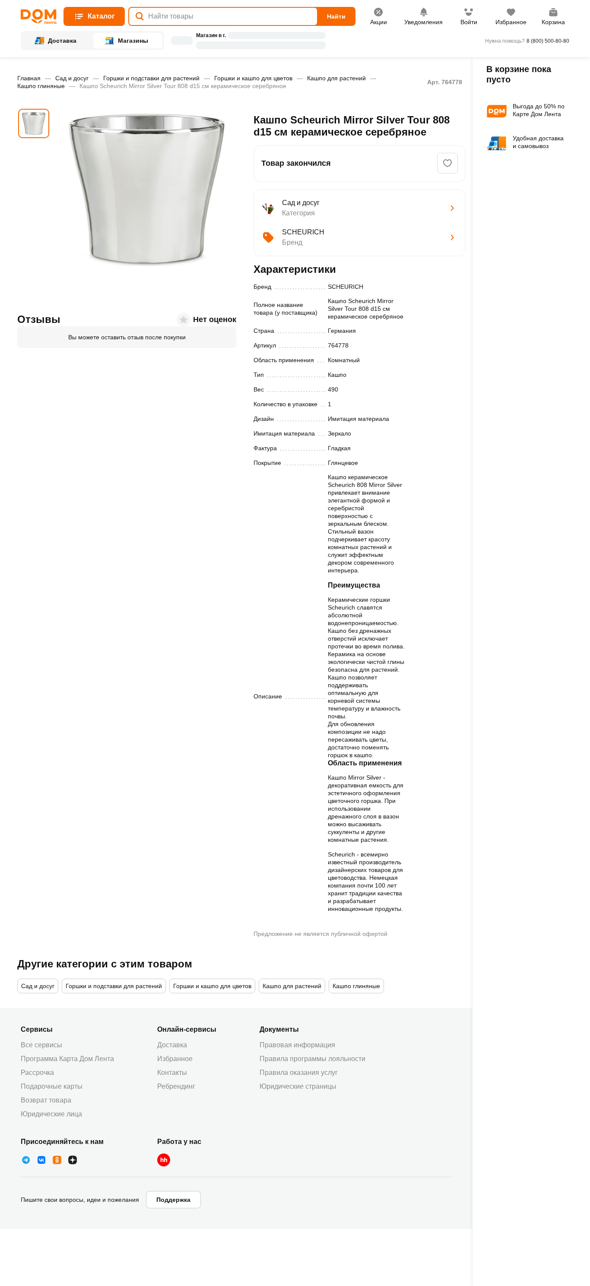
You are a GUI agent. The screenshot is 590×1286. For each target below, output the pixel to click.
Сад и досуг (72, 78)
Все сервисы (41, 1045)
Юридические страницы (298, 1086)
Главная (29, 78)
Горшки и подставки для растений (151, 78)
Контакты (172, 1072)
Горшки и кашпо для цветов (253, 78)
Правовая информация (297, 1045)
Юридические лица (51, 1114)
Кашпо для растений (336, 78)
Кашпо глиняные (41, 85)
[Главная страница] (39, 16)
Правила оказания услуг (299, 1072)
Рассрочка (37, 1072)
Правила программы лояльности (312, 1058)
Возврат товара (46, 1100)
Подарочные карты (51, 1086)
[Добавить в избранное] (447, 163)
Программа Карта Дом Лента (67, 1058)
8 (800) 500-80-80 (548, 41)
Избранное (175, 1058)
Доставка (172, 1045)
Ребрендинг (176, 1086)
